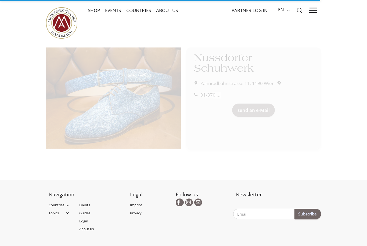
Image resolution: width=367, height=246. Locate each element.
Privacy (136, 213)
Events (113, 10)
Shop (94, 10)
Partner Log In (250, 10)
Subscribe (307, 213)
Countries (138, 10)
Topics (54, 213)
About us (167, 10)
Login (83, 221)
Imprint (136, 205)
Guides (84, 213)
